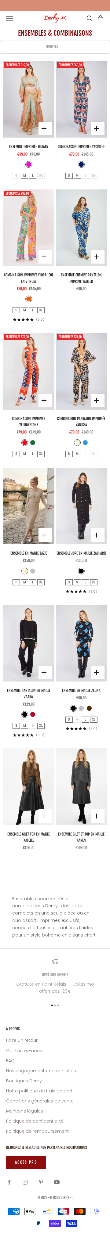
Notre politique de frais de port (39, 1091)
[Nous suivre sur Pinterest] (41, 1182)
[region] (55, 976)
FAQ (10, 1061)
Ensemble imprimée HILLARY (29, 146)
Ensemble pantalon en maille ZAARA (28, 693)
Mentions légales (24, 1111)
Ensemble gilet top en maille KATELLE (28, 837)
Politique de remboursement (37, 1131)
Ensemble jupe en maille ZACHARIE (81, 553)
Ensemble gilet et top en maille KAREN (81, 837)
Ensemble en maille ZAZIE (28, 553)
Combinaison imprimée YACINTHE (81, 146)
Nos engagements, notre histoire (42, 1071)
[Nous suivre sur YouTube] (57, 1182)
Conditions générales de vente (40, 1101)
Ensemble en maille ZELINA (81, 690)
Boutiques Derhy (24, 1081)
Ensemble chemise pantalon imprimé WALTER (81, 278)
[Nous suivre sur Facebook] (9, 1182)
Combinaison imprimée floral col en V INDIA (28, 278)
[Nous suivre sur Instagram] (25, 1182)
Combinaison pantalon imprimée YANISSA (81, 421)
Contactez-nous (24, 1051)
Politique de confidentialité (35, 1121)
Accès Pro (26, 1162)
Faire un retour (22, 1040)
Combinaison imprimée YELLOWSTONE (28, 421)
